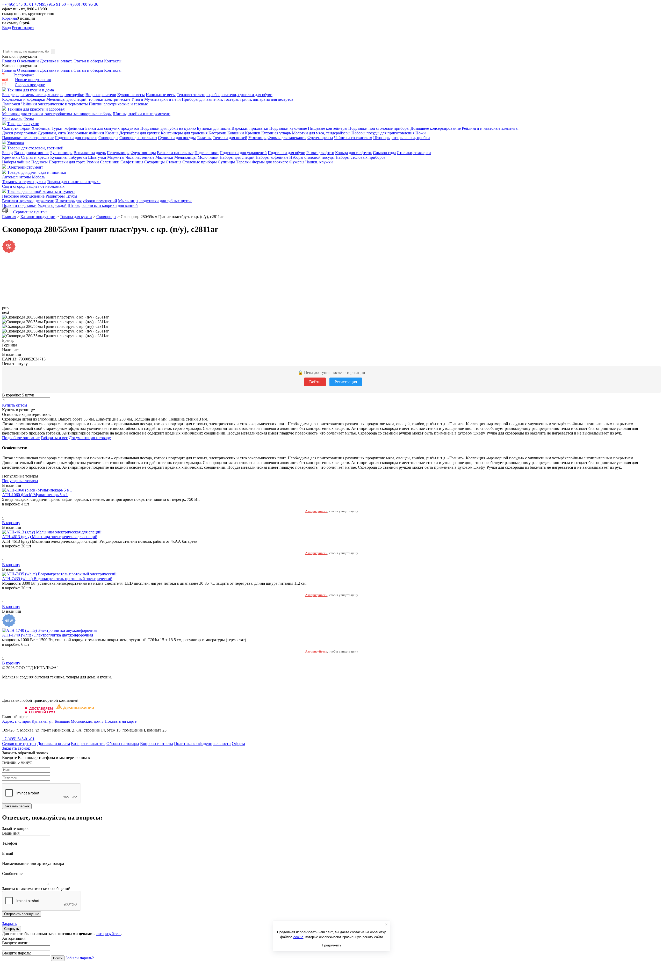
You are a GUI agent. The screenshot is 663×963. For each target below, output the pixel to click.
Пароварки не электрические (28, 137)
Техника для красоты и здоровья (35, 109)
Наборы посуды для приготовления (382, 133)
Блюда (7, 152)
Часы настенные (139, 157)
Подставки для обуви (286, 152)
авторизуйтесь (108, 933)
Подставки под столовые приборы (378, 128)
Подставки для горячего (76, 137)
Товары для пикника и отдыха (73, 181)
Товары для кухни (23, 123)
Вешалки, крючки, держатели (28, 201)
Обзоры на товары (122, 743)
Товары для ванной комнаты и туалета (41, 191)
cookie (298, 936)
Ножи (420, 133)
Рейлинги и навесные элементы (490, 128)
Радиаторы (55, 196)
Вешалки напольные (175, 152)
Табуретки (78, 157)
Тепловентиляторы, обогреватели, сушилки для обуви (224, 94)
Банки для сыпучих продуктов (112, 128)
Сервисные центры (30, 212)
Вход (6, 27)
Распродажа (23, 75)
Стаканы (173, 162)
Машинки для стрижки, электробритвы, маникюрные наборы (57, 114)
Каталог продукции (37, 216)
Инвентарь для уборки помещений (86, 201)
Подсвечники (206, 152)
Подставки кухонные (288, 128)
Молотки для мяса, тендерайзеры (321, 133)
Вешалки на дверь (90, 152)
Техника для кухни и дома (30, 90)
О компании (28, 61)
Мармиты (115, 157)
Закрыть (9, 923)
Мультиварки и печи (162, 99)
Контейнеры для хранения (184, 133)
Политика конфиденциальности (202, 743)
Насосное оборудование (23, 196)
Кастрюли (217, 133)
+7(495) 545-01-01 (17, 4)
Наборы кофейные (272, 157)
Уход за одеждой (52, 205)
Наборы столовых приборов (361, 157)
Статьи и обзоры (88, 61)
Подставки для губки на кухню (168, 128)
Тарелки (243, 162)
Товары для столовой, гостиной (35, 148)
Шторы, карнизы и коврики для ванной (103, 205)
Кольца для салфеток (353, 152)
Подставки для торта (67, 162)
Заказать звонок (16, 748)
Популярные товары (20, 481)
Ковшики (235, 133)
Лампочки (11, 104)
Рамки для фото (320, 152)
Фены (29, 118)
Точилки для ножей (230, 137)
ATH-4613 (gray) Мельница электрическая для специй (49, 536)
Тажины (204, 137)
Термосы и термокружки (24, 181)
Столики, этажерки (414, 152)
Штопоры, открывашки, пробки (401, 137)
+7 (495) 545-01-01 (18, 739)
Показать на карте (120, 721)
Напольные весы (161, 94)
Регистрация (23, 27)
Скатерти (10, 128)
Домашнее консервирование (435, 128)
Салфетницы (131, 162)
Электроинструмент (25, 167)
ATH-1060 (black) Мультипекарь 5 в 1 (35, 495)
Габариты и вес (54, 438)
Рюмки (93, 162)
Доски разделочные (19, 133)
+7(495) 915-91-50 (50, 4)
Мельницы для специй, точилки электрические (88, 99)
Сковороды (108, 137)
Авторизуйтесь (316, 511)
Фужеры (296, 162)
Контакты (112, 61)
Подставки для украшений (243, 152)
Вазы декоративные (31, 152)
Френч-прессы (320, 137)
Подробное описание (21, 438)
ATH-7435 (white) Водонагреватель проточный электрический (57, 578)
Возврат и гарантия (88, 743)
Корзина (9, 18)
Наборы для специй (237, 157)
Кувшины (59, 157)
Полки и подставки (19, 205)
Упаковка (15, 143)
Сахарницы (154, 162)
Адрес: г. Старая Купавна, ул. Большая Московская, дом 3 (53, 721)
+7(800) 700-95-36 (82, 4)
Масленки (164, 157)
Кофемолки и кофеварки (23, 99)
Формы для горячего (270, 162)
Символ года (384, 152)
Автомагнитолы (16, 177)
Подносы (39, 162)
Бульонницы (61, 152)
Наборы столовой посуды (312, 157)
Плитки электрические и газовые (118, 104)
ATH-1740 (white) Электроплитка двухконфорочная (47, 635)
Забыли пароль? (80, 958)
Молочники (208, 157)
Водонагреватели (100, 94)
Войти (315, 382)
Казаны (111, 133)
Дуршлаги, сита (52, 133)
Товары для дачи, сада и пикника (36, 172)
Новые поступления (33, 79)
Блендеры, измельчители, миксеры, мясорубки (43, 94)
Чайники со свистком (353, 137)
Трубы (71, 196)
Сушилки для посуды (177, 137)
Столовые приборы (199, 162)
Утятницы (257, 137)
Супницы (226, 162)
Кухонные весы (131, 94)
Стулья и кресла (35, 157)
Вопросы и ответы (156, 743)
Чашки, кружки (319, 162)
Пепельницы (118, 152)
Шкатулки (97, 157)
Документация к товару (90, 438)
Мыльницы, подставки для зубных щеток (155, 201)
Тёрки (25, 128)
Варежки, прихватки (250, 128)
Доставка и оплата (56, 61)
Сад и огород (13, 186)
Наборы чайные (16, 162)
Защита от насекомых (45, 186)
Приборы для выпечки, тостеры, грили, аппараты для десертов (237, 99)
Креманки (11, 157)
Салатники (109, 162)
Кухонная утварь (276, 133)
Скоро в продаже (30, 85)
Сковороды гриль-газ (138, 137)
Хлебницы (41, 128)
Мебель (38, 177)
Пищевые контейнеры (327, 128)
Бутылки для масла (213, 128)
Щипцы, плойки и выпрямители (141, 114)
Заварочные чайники (85, 133)
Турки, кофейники (68, 128)
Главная (9, 61)
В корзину (11, 522)
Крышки (252, 133)
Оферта (238, 743)
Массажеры (12, 118)
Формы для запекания (287, 137)
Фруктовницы (143, 152)
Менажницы (185, 157)
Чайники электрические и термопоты (54, 104)
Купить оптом (14, 405)
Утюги (137, 99)
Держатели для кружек (139, 133)
